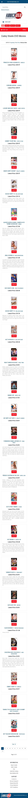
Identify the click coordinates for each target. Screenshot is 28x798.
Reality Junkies (20, 171)
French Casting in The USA (11, 475)
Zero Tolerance (19, 288)
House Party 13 (10, 311)
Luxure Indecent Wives (10, 108)
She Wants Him (9, 288)
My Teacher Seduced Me (11, 734)
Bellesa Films (19, 194)
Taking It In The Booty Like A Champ (14, 709)
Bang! (19, 224)
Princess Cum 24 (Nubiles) (11, 62)
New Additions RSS (14, 773)
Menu (25, 29)
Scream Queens (12, 85)
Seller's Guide (14, 767)
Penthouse (22, 734)
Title (16, 42)
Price (19, 42)
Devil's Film (20, 141)
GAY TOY (18, 25)
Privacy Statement (14, 785)
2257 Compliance (14, 787)
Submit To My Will (11, 141)
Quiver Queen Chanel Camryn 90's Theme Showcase (14, 223)
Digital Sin (18, 539)
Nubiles (23, 62)
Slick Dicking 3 (9, 628)
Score (20, 507)
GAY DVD (7, 25)
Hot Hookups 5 (10, 339)
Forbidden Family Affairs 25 (12, 441)
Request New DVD (14, 783)
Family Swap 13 (12, 686)
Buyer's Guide (14, 765)
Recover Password (14, 781)
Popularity (12, 42)
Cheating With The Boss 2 (13, 652)
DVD (3, 25)
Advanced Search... (5, 9)
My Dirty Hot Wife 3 (10, 418)
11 (2, 751)
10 (25, 748)
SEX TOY (12, 25)
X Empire (19, 85)
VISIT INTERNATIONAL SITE (13, 2)
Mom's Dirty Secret (10, 171)
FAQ (14, 769)
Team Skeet (19, 572)
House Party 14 (10, 194)
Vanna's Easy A (11, 572)
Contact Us (14, 779)
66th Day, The (12, 605)
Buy (13, 58)
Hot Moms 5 (11, 539)
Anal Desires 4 (9, 255)
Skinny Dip (11, 395)
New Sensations (19, 255)
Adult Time (21, 362)
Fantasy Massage (19, 628)
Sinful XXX (17, 395)
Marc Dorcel (21, 108)
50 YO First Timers (12, 507)
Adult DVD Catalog (14, 771)
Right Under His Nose (11, 362)
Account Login (5, 29)
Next (13, 744)
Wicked (18, 605)
